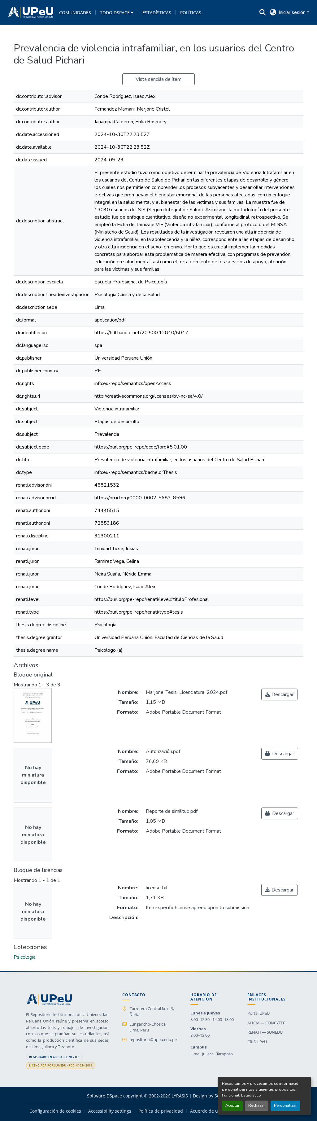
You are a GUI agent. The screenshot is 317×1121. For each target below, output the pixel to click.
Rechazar (256, 1105)
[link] (279, 694)
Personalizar (285, 1105)
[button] (30, 12)
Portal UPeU (258, 1013)
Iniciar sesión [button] (293, 12)
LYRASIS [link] (180, 1096)
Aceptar (232, 1105)
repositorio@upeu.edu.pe (153, 1039)
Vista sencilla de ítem (158, 79)
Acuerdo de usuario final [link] (215, 1111)
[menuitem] (116, 12)
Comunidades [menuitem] (75, 12)
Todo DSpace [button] (115, 12)
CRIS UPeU (257, 1041)
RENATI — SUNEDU (265, 1032)
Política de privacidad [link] (160, 1111)
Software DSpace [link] (104, 1096)
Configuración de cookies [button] (55, 1111)
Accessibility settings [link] (109, 1111)
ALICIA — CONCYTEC (266, 1023)
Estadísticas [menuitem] (156, 12)
